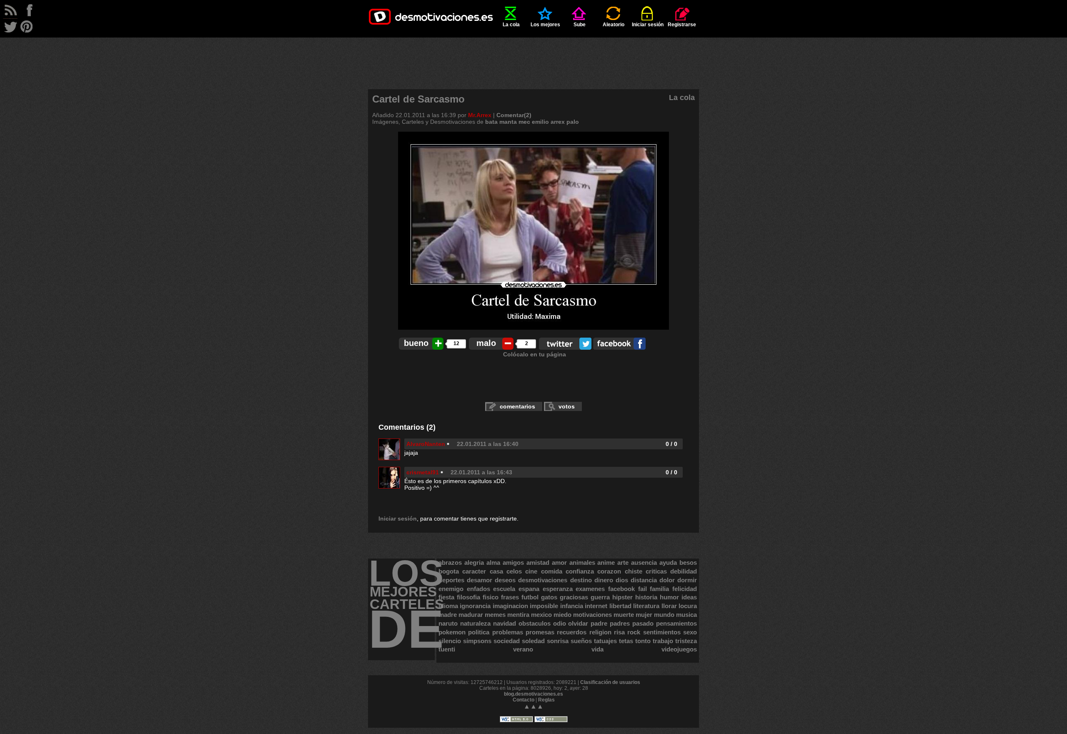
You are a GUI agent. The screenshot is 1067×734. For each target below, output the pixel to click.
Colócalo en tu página (534, 354)
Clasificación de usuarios (610, 682)
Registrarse (682, 25)
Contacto (523, 700)
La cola (511, 25)
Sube (580, 25)
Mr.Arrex (479, 115)
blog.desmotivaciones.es (533, 694)
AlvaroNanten (425, 444)
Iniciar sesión (648, 25)
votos (567, 406)
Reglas (546, 700)
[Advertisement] (533, 56)
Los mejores (545, 25)
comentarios (517, 406)
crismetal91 (422, 472)
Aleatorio (613, 25)
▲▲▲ (533, 706)
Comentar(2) (513, 115)
